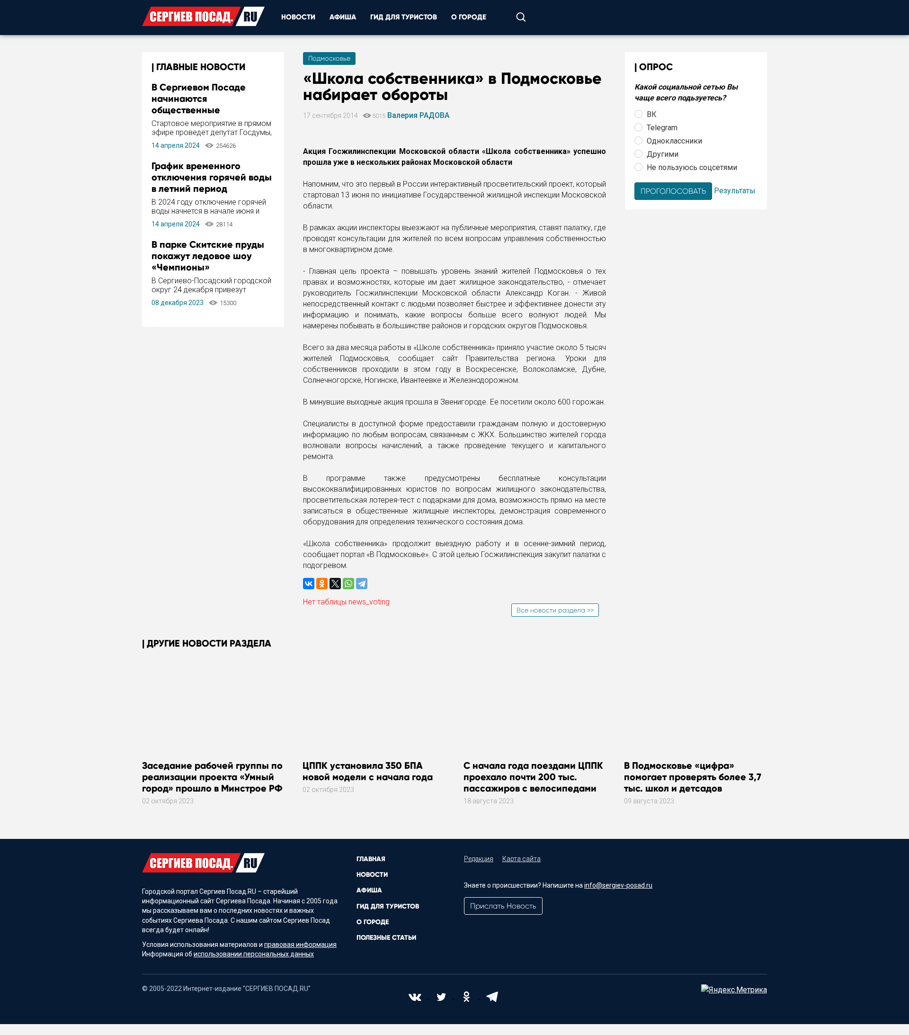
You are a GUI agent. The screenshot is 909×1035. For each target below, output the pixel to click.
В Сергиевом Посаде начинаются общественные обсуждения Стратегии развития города (205, 109)
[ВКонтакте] (308, 583)
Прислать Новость (503, 905)
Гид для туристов (403, 17)
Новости (298, 17)
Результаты (735, 190)
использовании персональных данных (254, 954)
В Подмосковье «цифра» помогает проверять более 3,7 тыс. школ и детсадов (692, 777)
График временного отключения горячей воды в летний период (212, 177)
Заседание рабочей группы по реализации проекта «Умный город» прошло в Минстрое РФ (212, 777)
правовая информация (300, 944)
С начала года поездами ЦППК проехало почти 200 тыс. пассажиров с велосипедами (533, 777)
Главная (370, 859)
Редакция (478, 859)
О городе (468, 17)
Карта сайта (521, 859)
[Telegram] (361, 583)
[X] (335, 583)
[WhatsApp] (348, 583)
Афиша (343, 17)
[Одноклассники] (322, 583)
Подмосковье (329, 58)
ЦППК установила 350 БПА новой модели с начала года (368, 771)
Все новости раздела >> (555, 610)
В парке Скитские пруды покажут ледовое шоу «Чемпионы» (208, 256)
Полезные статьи (386, 938)
